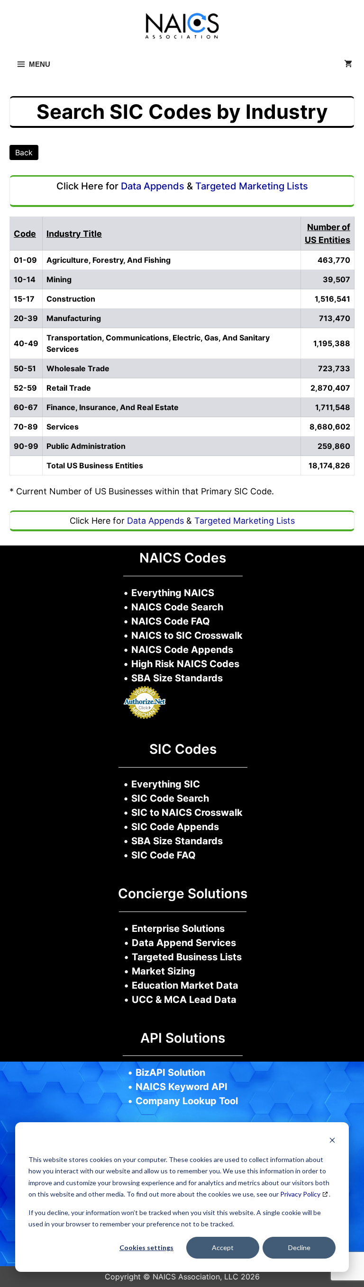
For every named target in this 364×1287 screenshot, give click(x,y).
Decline (299, 1247)
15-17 (24, 299)
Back (24, 152)
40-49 (26, 343)
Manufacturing (73, 318)
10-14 (25, 279)
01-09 (25, 260)
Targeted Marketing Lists (251, 186)
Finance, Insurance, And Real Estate (112, 407)
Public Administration (86, 446)
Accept (223, 1247)
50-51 (25, 368)
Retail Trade (68, 388)
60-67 (26, 407)
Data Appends (152, 186)
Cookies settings (146, 1247)
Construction (70, 299)
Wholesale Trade (77, 368)
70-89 (26, 426)
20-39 (26, 318)
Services (62, 426)
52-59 (25, 388)
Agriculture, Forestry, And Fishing (108, 260)
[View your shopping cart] (348, 64)
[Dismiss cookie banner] (332, 1141)
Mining (59, 279)
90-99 (26, 446)
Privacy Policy (300, 1194)
